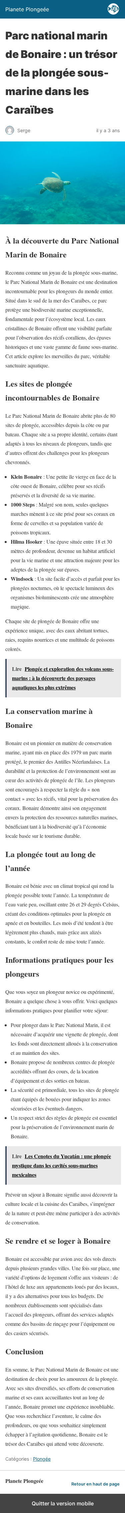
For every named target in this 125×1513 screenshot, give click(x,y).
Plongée (42, 1459)
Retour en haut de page (95, 1484)
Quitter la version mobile (63, 1503)
